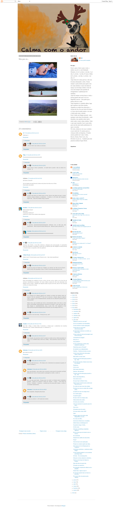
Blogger (63, 505)
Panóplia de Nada (76, 220)
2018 (73, 299)
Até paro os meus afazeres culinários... (82, 458)
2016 (73, 303)
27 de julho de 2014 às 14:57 (33, 155)
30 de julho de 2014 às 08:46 (39, 369)
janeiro (75, 490)
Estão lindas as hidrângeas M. (80, 423)
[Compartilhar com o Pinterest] (41, 122)
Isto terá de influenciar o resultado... (81, 420)
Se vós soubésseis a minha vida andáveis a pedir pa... (81, 344)
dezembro (76, 309)
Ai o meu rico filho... (78, 418)
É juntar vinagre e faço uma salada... (80, 199)
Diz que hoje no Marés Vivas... (80, 381)
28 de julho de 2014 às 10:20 (39, 265)
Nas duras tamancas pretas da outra (80, 178)
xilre (73, 182)
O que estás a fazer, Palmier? (78, 238)
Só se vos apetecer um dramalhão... (81, 323)
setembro (75, 315)
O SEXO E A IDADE (77, 247)
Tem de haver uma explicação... (80, 441)
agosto (75, 317)
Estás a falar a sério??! (78, 198)
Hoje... (74, 413)
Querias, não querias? (78, 371)
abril (74, 484)
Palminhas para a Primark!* (79, 347)
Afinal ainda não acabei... (79, 400)
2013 (73, 492)
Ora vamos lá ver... (77, 378)
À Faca (74, 221)
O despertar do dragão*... (79, 337)
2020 (73, 295)
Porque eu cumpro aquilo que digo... (82, 444)
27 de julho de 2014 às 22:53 (39, 193)
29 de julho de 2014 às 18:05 (35, 350)
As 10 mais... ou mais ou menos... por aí (81, 258)
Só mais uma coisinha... (79, 402)
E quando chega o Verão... (79, 425)
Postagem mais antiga (61, 431)
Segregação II (75, 184)
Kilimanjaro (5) (75, 204)
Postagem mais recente (24, 431)
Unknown (25, 350)
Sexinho (25, 207)
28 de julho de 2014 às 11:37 (38, 293)
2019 (73, 297)
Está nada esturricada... (79, 369)
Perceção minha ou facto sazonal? (79, 194)
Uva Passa (75, 252)
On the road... (76, 427)
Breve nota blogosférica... (79, 376)
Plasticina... (76, 365)
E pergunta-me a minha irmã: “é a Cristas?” (81, 243)
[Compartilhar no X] (37, 122)
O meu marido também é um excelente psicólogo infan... (82, 453)
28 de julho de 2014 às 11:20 (35, 278)
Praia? (74, 439)
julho (74, 319)
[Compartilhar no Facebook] (39, 122)
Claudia (25, 323)
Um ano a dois (75, 209)
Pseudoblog (75, 193)
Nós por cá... (76, 339)
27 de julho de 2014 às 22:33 (35, 207)
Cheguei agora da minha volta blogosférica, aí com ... (80, 416)
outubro (75, 313)
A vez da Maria (76, 167)
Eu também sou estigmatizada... (81, 349)
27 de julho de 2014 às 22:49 (39, 143)
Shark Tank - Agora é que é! (80, 470)
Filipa (24, 155)
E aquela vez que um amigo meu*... (81, 391)
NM (28, 143)
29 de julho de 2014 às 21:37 (39, 335)
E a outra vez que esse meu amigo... (82, 386)
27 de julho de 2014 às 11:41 (32, 133)
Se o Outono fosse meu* (77, 263)
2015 (73, 305)
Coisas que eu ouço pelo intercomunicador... (79, 328)
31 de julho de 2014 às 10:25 (39, 396)
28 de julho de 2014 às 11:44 (38, 312)
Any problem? (76, 341)
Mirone (74, 242)
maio (74, 482)
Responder (25, 137)
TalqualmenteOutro (77, 262)
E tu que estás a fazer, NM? (79, 411)
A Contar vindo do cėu (78, 257)
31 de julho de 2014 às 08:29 (39, 389)
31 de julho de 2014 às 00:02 (39, 378)
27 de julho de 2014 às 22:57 (39, 222)
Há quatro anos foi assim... (79, 409)
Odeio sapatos (75, 275)
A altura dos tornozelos (77, 173)
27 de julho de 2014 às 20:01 (35, 178)
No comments (76, 435)
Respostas (27, 140)
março (75, 486)
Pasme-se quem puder (78, 267)
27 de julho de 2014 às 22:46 (34, 242)
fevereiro (75, 488)
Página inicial (43, 431)
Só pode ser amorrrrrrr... (79, 465)
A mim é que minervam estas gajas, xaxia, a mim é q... (81, 354)
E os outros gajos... (77, 393)
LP (23, 133)
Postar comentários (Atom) (29, 433)
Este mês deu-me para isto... (80, 463)
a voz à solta (75, 172)
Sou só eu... (76, 407)
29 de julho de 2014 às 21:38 (39, 360)
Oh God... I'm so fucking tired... (80, 456)
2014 (73, 307)
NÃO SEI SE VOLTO (76, 253)
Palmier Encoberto (77, 236)
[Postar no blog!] (36, 122)
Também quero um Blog (78, 225)
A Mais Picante (26, 255)
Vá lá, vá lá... (76, 367)
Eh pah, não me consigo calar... (80, 397)
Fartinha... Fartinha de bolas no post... (82, 351)
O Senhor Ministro (76, 279)
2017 (73, 301)
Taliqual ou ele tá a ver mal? (80, 321)
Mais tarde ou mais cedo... (79, 356)
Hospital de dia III (76, 168)
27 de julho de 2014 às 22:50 (39, 165)
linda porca (75, 177)
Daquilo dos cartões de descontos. (81, 437)
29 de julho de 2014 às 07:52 (34, 323)
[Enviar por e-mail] (34, 122)
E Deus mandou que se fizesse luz (79, 287)
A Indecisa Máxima (77, 274)
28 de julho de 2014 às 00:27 (38, 255)
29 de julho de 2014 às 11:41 (39, 231)
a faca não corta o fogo (78, 213)
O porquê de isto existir (77, 189)
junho (74, 480)
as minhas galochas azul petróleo (80, 188)
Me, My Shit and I (76, 231)
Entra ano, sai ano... (76, 248)
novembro (76, 311)
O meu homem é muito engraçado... (81, 325)
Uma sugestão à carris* (77, 233)
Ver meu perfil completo (84, 60)
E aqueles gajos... (77, 395)
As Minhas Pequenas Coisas (79, 208)
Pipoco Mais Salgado (77, 203)
